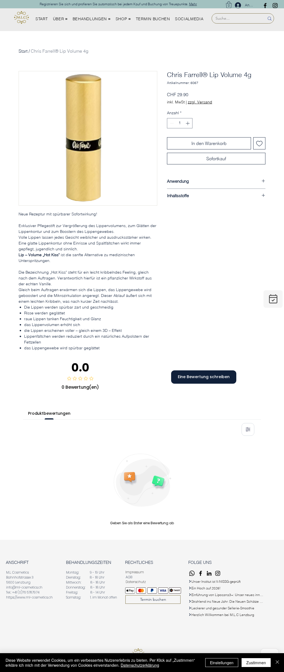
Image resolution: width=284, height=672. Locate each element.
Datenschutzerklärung (140, 665)
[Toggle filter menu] (248, 429)
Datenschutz (136, 581)
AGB (129, 577)
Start (23, 51)
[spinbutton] (180, 123)
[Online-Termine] (273, 299)
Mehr (193, 4)
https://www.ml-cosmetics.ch (29, 597)
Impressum (134, 572)
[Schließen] (277, 663)
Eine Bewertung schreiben (204, 377)
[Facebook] (265, 5)
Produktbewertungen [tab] (49, 413)
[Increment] (188, 123)
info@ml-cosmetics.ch (24, 587)
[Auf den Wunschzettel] (259, 143)
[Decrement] (171, 123)
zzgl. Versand (200, 102)
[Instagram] (275, 5)
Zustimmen (256, 662)
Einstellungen (222, 662)
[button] (229, 4)
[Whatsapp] (192, 573)
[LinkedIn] (209, 573)
